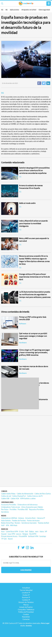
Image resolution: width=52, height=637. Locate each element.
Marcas (4, 529)
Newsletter (26, 617)
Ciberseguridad (44, 10)
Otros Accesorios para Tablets (32, 507)
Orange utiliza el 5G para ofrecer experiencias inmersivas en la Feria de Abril (34, 277)
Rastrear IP (26, 597)
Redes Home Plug (7, 523)
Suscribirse (26, 570)
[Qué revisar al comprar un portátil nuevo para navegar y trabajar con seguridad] (9, 339)
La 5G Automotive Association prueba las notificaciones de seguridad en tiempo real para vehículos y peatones (35, 294)
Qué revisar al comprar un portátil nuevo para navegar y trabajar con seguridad (33, 336)
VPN (7, 525)
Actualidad (26, 588)
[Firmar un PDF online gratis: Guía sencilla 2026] (9, 323)
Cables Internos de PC (35, 496)
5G (2, 10)
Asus (3, 531)
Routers (17, 523)
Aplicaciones (14, 10)
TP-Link (4, 539)
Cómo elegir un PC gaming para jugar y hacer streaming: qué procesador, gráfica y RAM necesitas (34, 352)
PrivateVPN (23, 536)
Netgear (25, 534)
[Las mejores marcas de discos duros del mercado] (9, 372)
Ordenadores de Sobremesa (27, 505)
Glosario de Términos (26, 602)
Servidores (5, 512)
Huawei (3, 534)
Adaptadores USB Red (9, 518)
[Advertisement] (20, 393)
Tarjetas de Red (43, 523)
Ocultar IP (26, 595)
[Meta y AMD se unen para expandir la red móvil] (9, 243)
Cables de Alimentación (25, 494)
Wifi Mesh (13, 525)
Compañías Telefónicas (26, 609)
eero (36, 531)
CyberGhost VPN (12, 531)
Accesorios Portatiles (8, 505)
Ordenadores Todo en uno (10, 507)
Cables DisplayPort (19, 496)
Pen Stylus (4, 509)
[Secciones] (48, 3)
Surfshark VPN (33, 536)
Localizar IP (26, 593)
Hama (42, 531)
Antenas (21, 518)
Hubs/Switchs (6, 520)
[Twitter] (23, 548)
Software (22, 324)
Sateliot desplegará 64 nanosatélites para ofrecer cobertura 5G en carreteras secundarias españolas (34, 170)
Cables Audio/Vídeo (8, 494)
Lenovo (18, 534)
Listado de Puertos (26, 607)
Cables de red (6, 496)
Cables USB (5, 498)
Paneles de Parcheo (19, 520)
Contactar (26, 619)
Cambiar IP (26, 600)
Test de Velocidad (26, 590)
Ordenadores (7, 502)
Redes (3, 516)
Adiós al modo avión (27, 203)
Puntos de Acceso (33, 520)
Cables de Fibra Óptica (42, 494)
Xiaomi (10, 539)
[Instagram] (27, 548)
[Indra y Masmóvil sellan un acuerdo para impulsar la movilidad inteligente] (9, 226)
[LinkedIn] (31, 548)
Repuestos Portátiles (36, 509)
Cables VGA (15, 498)
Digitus (31, 531)
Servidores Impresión (29, 523)
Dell (26, 531)
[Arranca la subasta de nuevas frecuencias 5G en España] (9, 191)
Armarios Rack (30, 518)
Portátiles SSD (23, 509)
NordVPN (32, 534)
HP (46, 531)
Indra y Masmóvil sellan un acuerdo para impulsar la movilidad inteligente (33, 223)
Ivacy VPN (11, 534)
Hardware (23, 343)
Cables (4, 491)
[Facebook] (18, 548)
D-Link (21, 531)
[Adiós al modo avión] (9, 208)
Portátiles (13, 509)
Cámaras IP (41, 518)
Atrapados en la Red (29, 10)
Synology (42, 536)
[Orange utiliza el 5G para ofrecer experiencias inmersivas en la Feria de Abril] (9, 279)
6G (6, 10)
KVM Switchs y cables (28, 498)
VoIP (3, 525)
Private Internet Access (9, 536)
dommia (29, 626)
